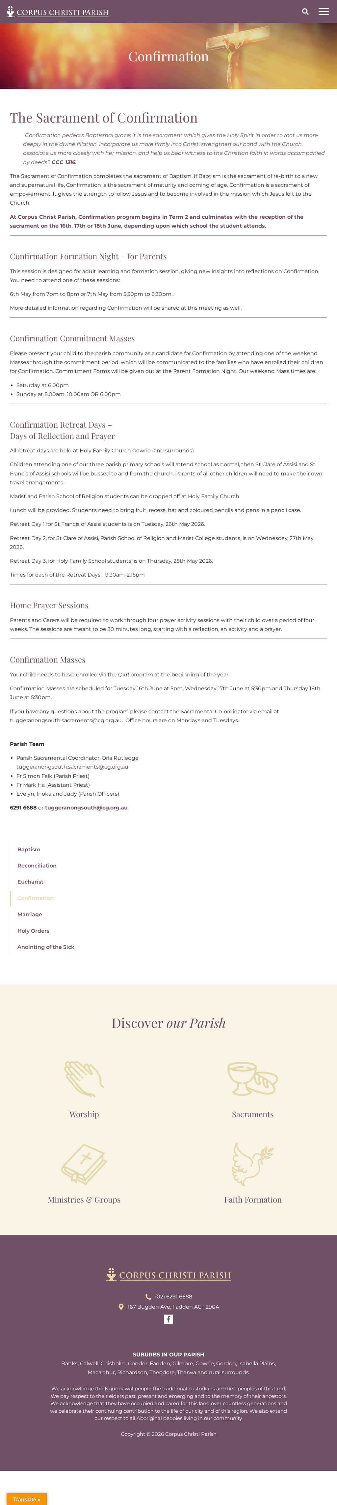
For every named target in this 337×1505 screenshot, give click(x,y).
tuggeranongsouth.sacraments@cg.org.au (72, 767)
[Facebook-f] (168, 1319)
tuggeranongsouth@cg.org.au (86, 808)
